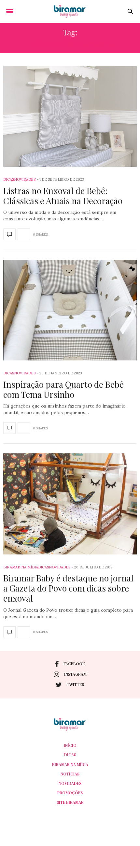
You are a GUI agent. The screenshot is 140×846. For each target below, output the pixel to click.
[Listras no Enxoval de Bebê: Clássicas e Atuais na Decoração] (70, 116)
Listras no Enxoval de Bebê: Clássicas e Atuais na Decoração (62, 195)
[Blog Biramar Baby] (70, 11)
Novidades (24, 179)
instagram (75, 674)
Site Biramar (70, 802)
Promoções (70, 792)
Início (70, 745)
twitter (75, 684)
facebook (74, 663)
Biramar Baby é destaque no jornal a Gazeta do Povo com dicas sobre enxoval (68, 588)
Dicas (8, 179)
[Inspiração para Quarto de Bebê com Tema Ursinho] (70, 310)
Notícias (70, 773)
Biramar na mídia (20, 567)
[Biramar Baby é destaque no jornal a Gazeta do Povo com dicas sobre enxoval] (70, 503)
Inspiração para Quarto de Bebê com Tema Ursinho (63, 389)
